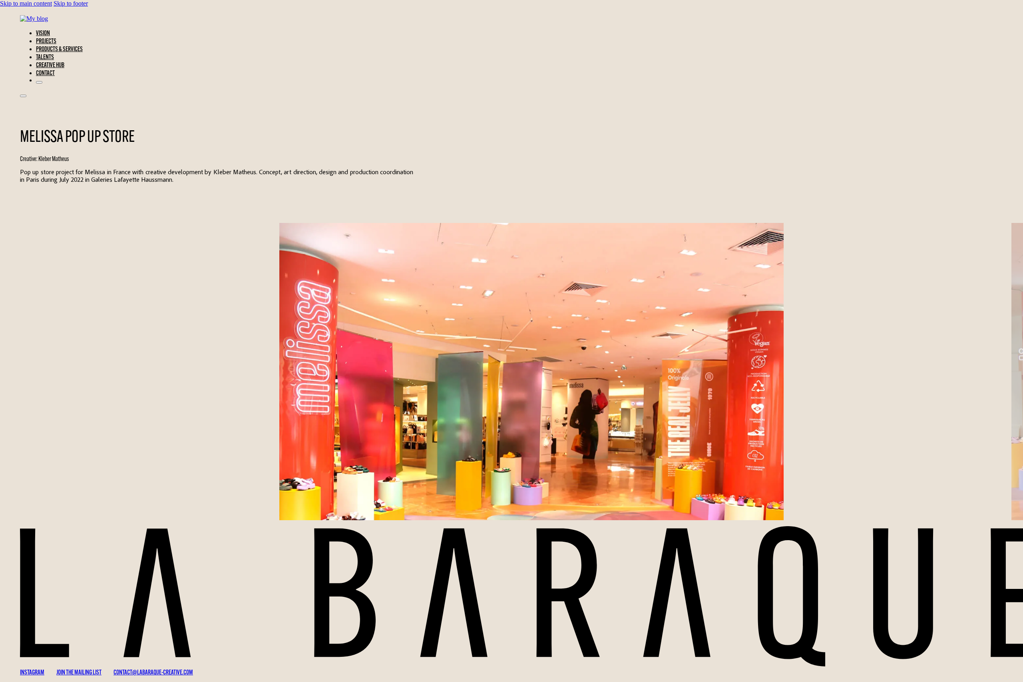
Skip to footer (71, 3)
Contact (45, 73)
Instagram (32, 672)
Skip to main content (26, 3)
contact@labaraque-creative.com (153, 672)
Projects (46, 41)
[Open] (23, 96)
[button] (531, 427)
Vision (43, 33)
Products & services (59, 49)
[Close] (39, 82)
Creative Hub (50, 65)
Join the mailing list (79, 672)
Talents (45, 57)
